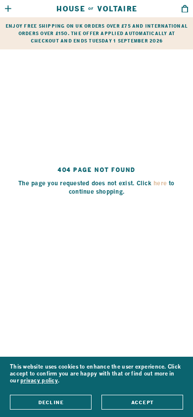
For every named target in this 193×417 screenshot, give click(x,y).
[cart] (185, 9)
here (160, 184)
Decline (50, 402)
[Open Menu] (8, 8)
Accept (142, 402)
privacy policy (39, 381)
